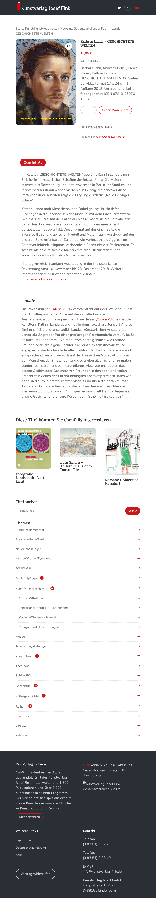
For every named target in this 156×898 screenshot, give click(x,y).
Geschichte (23, 686)
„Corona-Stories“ (108, 319)
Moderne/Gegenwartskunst (79, 28)
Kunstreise (23, 716)
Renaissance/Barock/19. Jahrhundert (43, 608)
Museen (21, 637)
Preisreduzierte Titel (30, 539)
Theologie (22, 666)
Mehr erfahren (29, 817)
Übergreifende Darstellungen (38, 627)
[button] (68, 46)
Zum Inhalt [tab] (33, 162)
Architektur (23, 568)
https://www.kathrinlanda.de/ (43, 279)
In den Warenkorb (115, 110)
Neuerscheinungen (28, 549)
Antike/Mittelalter (30, 598)
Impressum (23, 840)
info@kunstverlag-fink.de (102, 871)
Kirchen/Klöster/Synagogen (34, 558)
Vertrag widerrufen (35, 874)
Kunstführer (24, 656)
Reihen (20, 706)
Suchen (132, 511)
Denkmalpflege (26, 578)
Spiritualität (24, 675)
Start (19, 28)
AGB (19, 855)
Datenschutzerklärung (31, 848)
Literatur (22, 726)
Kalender (22, 735)
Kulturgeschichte (27, 696)
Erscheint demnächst (30, 530)
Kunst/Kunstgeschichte (41, 28)
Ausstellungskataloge (31, 646)
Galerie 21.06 (61, 309)
